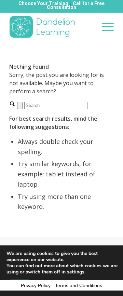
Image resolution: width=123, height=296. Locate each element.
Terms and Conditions (78, 285)
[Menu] (104, 26)
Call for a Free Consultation (76, 5)
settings (75, 272)
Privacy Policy (36, 285)
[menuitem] (104, 26)
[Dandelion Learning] (51, 26)
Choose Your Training (43, 3)
